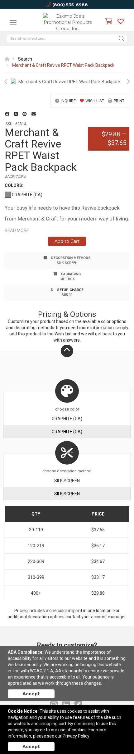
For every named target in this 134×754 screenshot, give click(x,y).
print (119, 100)
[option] (67, 82)
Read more (17, 230)
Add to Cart (67, 241)
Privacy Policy (76, 736)
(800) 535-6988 (70, 4)
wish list (94, 100)
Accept (31, 694)
